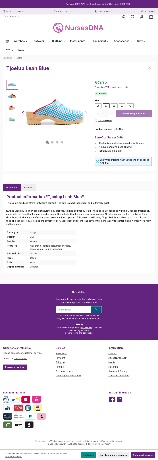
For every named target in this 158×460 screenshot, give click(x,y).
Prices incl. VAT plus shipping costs (111, 87)
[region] (79, 4)
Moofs (111, 362)
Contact (112, 353)
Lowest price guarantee (68, 375)
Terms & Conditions (118, 375)
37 (106, 105)
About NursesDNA (117, 358)
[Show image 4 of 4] (62, 142)
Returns (60, 366)
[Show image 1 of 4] (47, 142)
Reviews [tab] (28, 187)
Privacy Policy (69, 318)
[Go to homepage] (79, 28)
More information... (13, 456)
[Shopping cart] (151, 16)
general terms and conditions (78, 333)
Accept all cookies (143, 455)
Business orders (64, 371)
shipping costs (64, 441)
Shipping (60, 362)
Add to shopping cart (134, 113)
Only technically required (113, 455)
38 (114, 105)
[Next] (86, 113)
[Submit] (96, 309)
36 (98, 105)
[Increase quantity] (112, 113)
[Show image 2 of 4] (52, 142)
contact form (20, 358)
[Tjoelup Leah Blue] (54, 112)
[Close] (153, 3)
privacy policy (86, 327)
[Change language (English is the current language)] (5, 16)
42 (130, 105)
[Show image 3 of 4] (57, 142)
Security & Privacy (117, 371)
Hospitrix (113, 366)
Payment (60, 358)
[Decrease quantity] (98, 113)
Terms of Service (88, 318)
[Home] (7, 41)
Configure (88, 455)
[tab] (12, 187)
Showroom (61, 353)
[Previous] (23, 113)
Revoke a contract (15, 367)
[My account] (142, 16)
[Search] (123, 16)
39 (122, 105)
